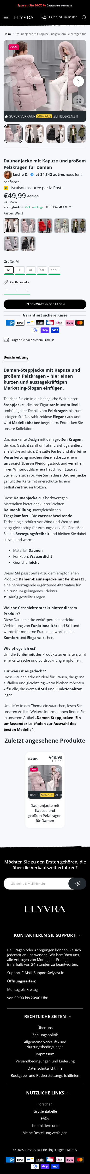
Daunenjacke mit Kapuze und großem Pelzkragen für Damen (45, 813)
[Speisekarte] (6, 17)
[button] (78, 81)
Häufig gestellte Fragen (26, 597)
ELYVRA (33, 759)
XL (31, 270)
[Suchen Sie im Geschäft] (84, 17)
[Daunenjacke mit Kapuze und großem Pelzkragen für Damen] (45, 782)
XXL (42, 270)
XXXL (54, 270)
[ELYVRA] (24, 17)
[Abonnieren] (77, 884)
